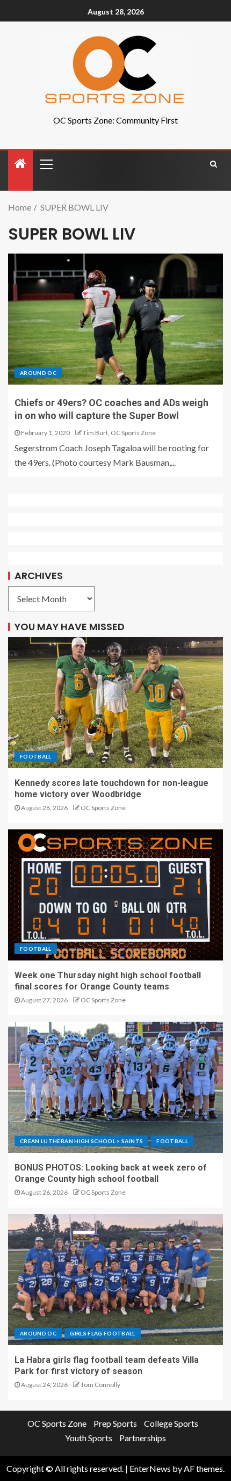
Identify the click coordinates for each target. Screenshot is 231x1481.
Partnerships (142, 1438)
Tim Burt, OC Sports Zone (119, 433)
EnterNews (150, 1468)
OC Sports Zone (103, 808)
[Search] (213, 164)
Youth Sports (88, 1438)
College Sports (171, 1423)
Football (36, 756)
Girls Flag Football (102, 1333)
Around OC (38, 373)
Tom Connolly (100, 1385)
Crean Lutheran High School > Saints (81, 1141)
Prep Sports (115, 1423)
